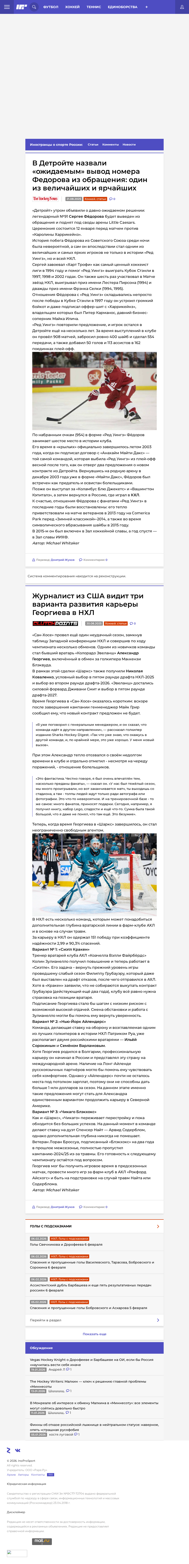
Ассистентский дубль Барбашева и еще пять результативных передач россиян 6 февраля (90, 1287)
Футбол (50, 7)
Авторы (23, 1474)
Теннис (94, 7)
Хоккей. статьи (95, 199)
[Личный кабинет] (182, 7)
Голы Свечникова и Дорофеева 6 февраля (66, 1244)
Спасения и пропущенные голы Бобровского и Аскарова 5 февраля (88, 1308)
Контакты (38, 1474)
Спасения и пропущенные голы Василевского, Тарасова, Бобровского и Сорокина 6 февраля (92, 1264)
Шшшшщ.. (57, 1391)
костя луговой (61, 1434)
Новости (129, 144)
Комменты (110, 144)
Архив (11, 1474)
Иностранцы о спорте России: (56, 145)
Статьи (93, 144)
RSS (50, 1474)
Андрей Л (57, 1369)
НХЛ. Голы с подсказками (69, 1238)
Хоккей (72, 7)
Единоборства (122, 7)
